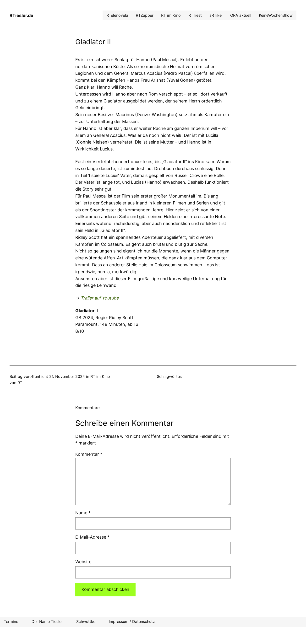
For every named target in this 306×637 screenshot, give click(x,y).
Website (83, 561)
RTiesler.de (21, 15)
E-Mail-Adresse (92, 537)
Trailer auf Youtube (99, 297)
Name (83, 512)
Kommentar (88, 454)
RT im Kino (100, 376)
